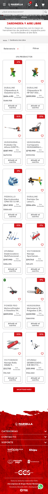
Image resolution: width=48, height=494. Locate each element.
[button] (24, 431)
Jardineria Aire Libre (18, 40)
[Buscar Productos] (45, 11)
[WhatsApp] (41, 487)
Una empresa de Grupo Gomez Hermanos (23, 484)
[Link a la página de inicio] (5, 40)
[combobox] (24, 11)
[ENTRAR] (36, 4)
